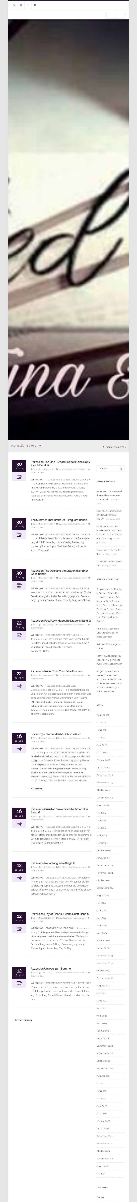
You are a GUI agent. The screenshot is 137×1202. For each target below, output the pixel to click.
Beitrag (100, 1197)
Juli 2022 (101, 1083)
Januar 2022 (103, 1128)
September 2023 (105, 978)
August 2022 (103, 1076)
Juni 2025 (101, 820)
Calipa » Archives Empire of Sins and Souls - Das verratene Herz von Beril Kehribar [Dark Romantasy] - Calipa (109, 597)
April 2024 (102, 925)
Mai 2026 (101, 737)
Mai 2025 (101, 828)
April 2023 (102, 1016)
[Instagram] (14, 5)
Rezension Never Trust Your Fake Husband (57, 671)
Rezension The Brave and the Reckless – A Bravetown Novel (109, 495)
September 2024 (105, 888)
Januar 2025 (103, 858)
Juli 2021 (101, 1173)
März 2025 (102, 843)
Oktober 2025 (103, 790)
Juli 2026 (101, 722)
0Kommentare (37, 472)
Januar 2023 (103, 1038)
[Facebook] (28, 5)
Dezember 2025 (105, 775)
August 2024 (103, 895)
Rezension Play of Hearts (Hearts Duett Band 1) (60, 914)
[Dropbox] (34, 5)
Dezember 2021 (105, 1136)
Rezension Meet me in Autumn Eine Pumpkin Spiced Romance (109, 687)
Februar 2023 (103, 1031)
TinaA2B (101, 628)
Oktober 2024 (103, 880)
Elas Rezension (65, 469)
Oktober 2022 (103, 1061)
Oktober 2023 (103, 970)
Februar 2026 (103, 760)
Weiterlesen (36, 788)
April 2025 (102, 835)
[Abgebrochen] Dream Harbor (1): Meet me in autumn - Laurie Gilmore (109, 675)
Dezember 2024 (105, 865)
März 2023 (102, 1023)
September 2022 (105, 1068)
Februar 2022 (103, 1121)
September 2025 (105, 797)
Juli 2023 (101, 993)
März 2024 (102, 933)
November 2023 (105, 963)
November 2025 (105, 782)
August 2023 (103, 985)
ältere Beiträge (22, 1020)
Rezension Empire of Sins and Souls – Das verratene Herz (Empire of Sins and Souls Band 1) (110, 613)
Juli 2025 (101, 812)
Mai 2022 (101, 1098)
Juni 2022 (101, 1091)
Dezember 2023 (105, 955)
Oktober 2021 (103, 1151)
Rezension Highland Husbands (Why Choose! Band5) (109, 515)
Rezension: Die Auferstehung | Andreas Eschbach (108, 632)
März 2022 (102, 1113)
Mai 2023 (101, 1008)
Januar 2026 (103, 767)
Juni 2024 (101, 910)
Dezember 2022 (105, 1046)
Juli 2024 (101, 903)
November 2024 (105, 873)
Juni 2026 (102, 730)
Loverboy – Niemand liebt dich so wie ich (56, 734)
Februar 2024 (103, 940)
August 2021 (103, 1166)
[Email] (21, 5)
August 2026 (103, 715)
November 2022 (105, 1053)
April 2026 (102, 745)
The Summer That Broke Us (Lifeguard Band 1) (59, 520)
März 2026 (102, 752)
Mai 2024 (101, 918)
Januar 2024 (103, 948)
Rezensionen (79, 469)
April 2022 (102, 1106)
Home (100, 648)
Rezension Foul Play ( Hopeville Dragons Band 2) (61, 620)
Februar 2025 (103, 850)
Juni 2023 (101, 1000)
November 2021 (105, 1143)
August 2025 (103, 805)
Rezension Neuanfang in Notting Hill (53, 863)
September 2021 (105, 1158)
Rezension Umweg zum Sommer (51, 968)
